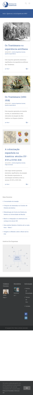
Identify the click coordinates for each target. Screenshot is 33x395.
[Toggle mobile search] (26, 3)
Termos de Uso (27, 299)
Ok (27, 388)
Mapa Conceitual (9, 164)
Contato (27, 306)
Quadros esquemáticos (10, 53)
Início (4, 13)
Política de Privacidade (27, 291)
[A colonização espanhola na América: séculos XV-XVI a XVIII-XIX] (16, 137)
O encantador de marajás (11, 201)
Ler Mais (7, 69)
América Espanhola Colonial (18, 52)
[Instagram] (25, 317)
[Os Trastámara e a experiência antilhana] (16, 31)
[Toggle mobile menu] (29, 3)
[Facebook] (25, 314)
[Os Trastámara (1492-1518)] (16, 84)
